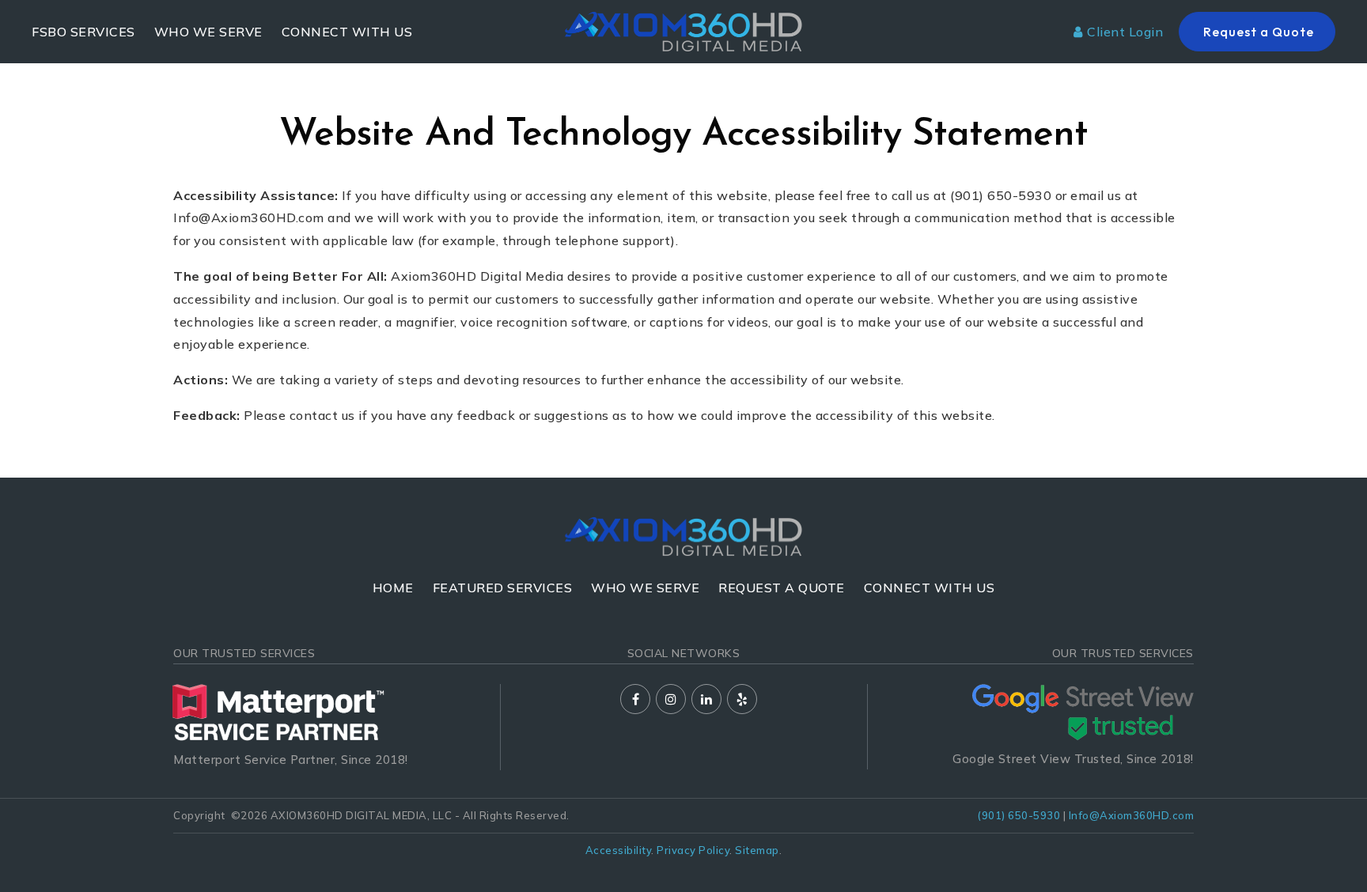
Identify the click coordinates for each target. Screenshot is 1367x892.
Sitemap (757, 850)
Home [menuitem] (393, 587)
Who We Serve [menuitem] (208, 32)
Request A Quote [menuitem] (781, 587)
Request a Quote (1257, 32)
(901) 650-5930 (1018, 815)
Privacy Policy (693, 850)
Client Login (1125, 32)
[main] (683, 239)
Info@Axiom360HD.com (1132, 815)
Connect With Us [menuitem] (347, 32)
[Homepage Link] (683, 30)
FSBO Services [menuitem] (83, 32)
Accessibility (618, 850)
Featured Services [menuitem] (503, 587)
